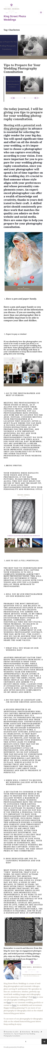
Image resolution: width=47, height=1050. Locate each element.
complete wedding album (19, 574)
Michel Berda (26, 1032)
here (35, 997)
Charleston (7, 1034)
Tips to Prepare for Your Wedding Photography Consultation (22, 68)
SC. (12, 1034)
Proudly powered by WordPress (14, 1047)
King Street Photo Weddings (15, 17)
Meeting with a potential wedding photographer (23, 126)
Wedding (36, 1032)
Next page (44, 1041)
